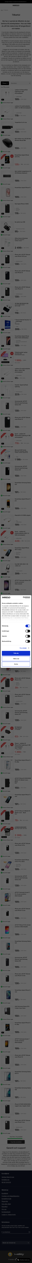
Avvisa (16, 664)
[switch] (27, 631)
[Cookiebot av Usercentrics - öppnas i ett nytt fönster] (23, 597)
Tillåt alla (16, 653)
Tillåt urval (16, 658)
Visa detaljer (23, 648)
